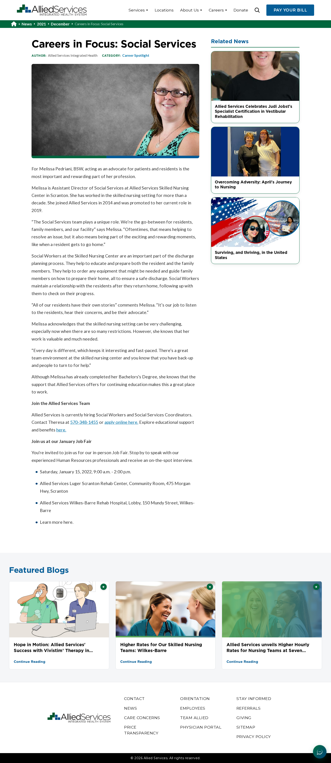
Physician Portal (200, 727)
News (27, 24)
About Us (189, 10)
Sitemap (245, 727)
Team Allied (194, 717)
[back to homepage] (16, 24)
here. (61, 429)
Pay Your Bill (290, 10)
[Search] (257, 10)
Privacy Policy (253, 736)
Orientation (195, 698)
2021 (41, 24)
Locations (164, 10)
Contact (134, 698)
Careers (216, 10)
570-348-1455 (84, 422)
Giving (244, 717)
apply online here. (121, 422)
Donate (241, 10)
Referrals (248, 708)
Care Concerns (142, 717)
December (60, 24)
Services (137, 10)
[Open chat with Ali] (319, 751)
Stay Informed (253, 698)
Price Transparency (141, 730)
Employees (192, 708)
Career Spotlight (135, 55)
